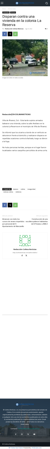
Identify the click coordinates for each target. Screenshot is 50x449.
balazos (15, 189)
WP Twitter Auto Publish (16, 448)
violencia (18, 192)
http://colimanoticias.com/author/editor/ (25, 252)
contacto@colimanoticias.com (29, 429)
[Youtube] (34, 434)
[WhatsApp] (15, 34)
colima (23, 189)
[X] (10, 34)
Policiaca (13, 12)
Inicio (4, 9)
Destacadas (12, 9)
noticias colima (8, 192)
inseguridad (31, 189)
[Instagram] (22, 434)
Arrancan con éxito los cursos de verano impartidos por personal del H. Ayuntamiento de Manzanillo (13, 222)
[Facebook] (4, 34)
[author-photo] (25, 246)
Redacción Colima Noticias (14, 29)
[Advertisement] (25, 96)
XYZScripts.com (37, 448)
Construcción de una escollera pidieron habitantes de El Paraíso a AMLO (37, 221)
